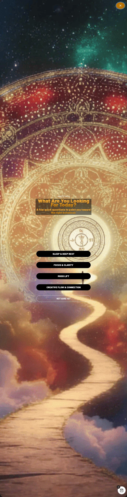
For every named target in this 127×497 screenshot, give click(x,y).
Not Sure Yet (63, 298)
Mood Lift (63, 276)
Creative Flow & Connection (64, 287)
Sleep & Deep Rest (63, 254)
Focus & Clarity (63, 265)
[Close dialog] (120, 5)
